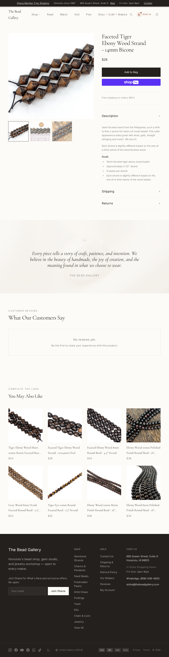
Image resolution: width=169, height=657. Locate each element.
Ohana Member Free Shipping (33, 3)
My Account (107, 590)
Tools (77, 603)
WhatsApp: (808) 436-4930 (142, 578)
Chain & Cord (82, 615)
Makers (122, 14)
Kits (76, 609)
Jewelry (79, 621)
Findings (79, 598)
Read (50, 14)
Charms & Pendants (80, 568)
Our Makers (107, 578)
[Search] (131, 14)
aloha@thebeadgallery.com (142, 584)
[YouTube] (22, 650)
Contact (148, 3)
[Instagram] (10, 650)
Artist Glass (81, 592)
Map (112, 3)
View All (79, 627)
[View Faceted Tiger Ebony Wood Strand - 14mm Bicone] (18, 131)
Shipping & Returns (106, 564)
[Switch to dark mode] (48, 650)
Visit (77, 14)
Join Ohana (58, 591)
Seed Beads (81, 576)
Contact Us (107, 556)
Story (101, 14)
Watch (64, 14)
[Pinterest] (28, 650)
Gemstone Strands (80, 558)
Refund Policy (108, 572)
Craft (111, 14)
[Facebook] (16, 650)
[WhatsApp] (33, 650)
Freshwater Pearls (81, 584)
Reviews (105, 584)
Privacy (136, 650)
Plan (89, 14)
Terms (146, 650)
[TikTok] (39, 650)
